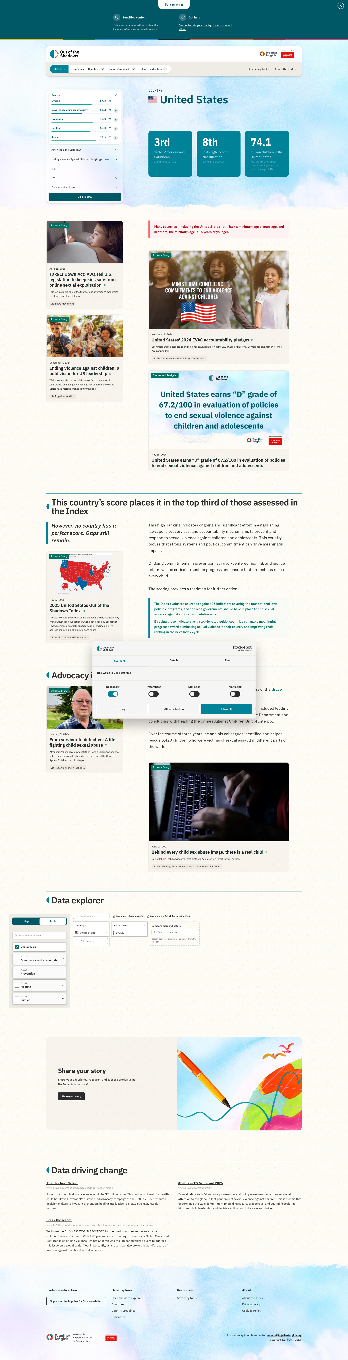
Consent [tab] (119, 660)
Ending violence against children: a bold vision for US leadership (84, 370)
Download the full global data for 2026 (170, 916)
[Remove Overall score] (144, 925)
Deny (122, 709)
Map (26, 921)
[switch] (153, 694)
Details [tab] (174, 660)
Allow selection (174, 709)
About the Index (252, 1298)
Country (79, 925)
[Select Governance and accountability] (17, 959)
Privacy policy (251, 1304)
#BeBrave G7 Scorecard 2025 (200, 1183)
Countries (118, 1304)
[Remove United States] (106, 932)
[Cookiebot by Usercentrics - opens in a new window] (236, 648)
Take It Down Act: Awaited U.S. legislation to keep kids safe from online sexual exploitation (84, 279)
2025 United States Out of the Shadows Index (84, 608)
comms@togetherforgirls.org (284, 1335)
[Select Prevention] (17, 972)
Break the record (59, 1220)
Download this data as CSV (130, 916)
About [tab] (228, 660)
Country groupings (123, 1310)
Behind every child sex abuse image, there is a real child (219, 852)
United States (87, 932)
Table (53, 921)
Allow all (226, 709)
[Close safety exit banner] (340, 5)
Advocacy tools (187, 1298)
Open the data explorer (127, 1298)
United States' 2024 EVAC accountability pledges (219, 340)
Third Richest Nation (62, 1183)
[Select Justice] (17, 998)
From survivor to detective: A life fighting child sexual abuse (84, 742)
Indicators (118, 1317)
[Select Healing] (17, 985)
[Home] (64, 54)
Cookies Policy (251, 1310)
